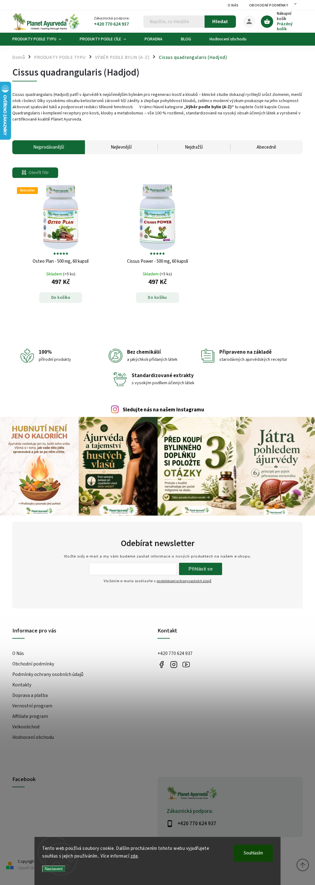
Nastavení (54, 868)
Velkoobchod (25, 726)
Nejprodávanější (48, 147)
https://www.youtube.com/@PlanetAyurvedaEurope (186, 664)
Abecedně (266, 147)
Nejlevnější (121, 147)
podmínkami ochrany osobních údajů (184, 581)
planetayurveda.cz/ (173, 664)
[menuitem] (41, 39)
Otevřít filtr (39, 173)
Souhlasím (253, 853)
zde (134, 856)
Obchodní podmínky (268, 5)
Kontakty (21, 684)
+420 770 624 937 (175, 653)
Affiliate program (30, 716)
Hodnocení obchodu (33, 737)
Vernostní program (32, 705)
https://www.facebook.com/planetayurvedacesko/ (161, 664)
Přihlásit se (201, 568)
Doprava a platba (30, 695)
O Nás (233, 5)
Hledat (220, 21)
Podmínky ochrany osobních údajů (47, 674)
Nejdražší (194, 147)
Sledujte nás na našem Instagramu (163, 410)
